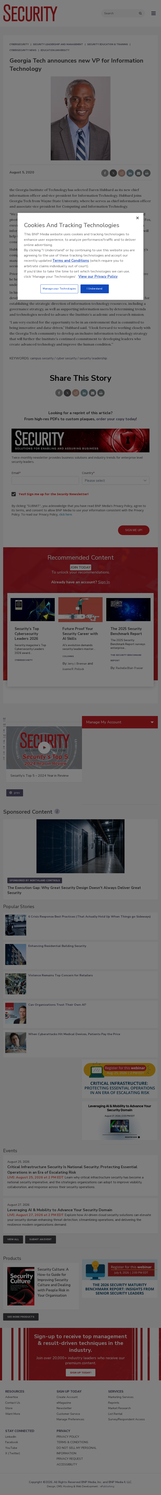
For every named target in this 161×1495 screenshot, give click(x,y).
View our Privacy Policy (98, 276)
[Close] (137, 218)
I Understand (95, 288)
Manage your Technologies (59, 288)
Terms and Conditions (70, 260)
